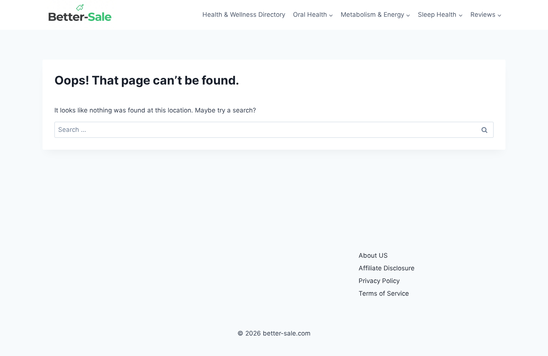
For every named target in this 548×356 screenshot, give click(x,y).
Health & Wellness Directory (243, 14)
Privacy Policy (379, 281)
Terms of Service (384, 293)
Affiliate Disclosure (387, 268)
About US (373, 255)
